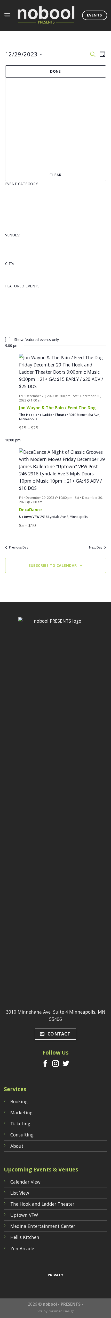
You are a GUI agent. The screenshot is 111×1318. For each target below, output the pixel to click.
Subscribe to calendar (53, 565)
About (16, 1146)
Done (55, 71)
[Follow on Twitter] (65, 1064)
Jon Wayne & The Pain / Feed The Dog (57, 407)
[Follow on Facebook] (45, 1064)
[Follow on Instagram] (55, 1064)
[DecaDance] (62, 470)
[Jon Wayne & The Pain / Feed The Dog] (62, 372)
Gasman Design (62, 1311)
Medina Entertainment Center (42, 1226)
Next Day (95, 547)
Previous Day (18, 547)
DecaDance (30, 509)
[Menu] (7, 15)
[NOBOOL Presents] (46, 15)
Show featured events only (36, 339)
